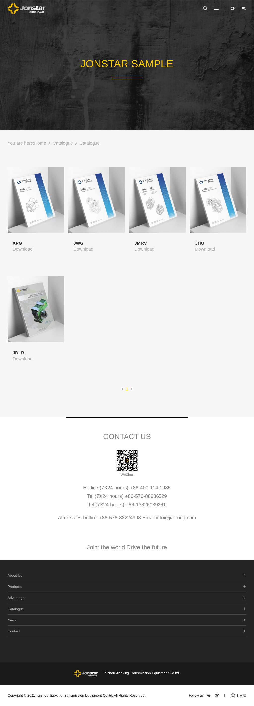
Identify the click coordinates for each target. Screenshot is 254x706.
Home (40, 143)
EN (244, 9)
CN (233, 9)
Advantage (16, 598)
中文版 (240, 696)
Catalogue (63, 143)
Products (15, 587)
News (12, 620)
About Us (15, 575)
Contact (14, 631)
